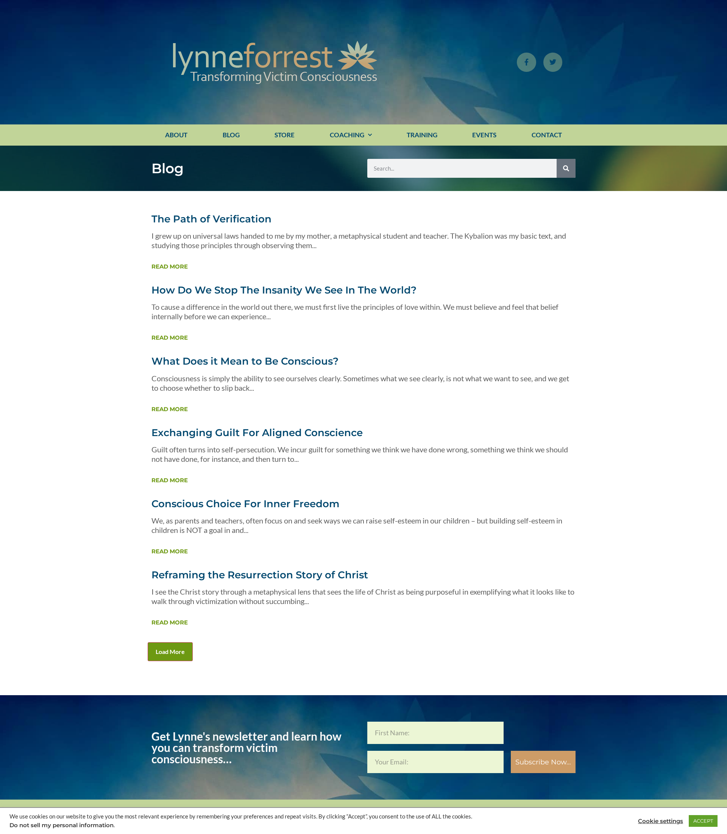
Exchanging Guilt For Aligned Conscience (257, 433)
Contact (547, 135)
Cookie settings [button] (660, 821)
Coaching (347, 135)
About (176, 135)
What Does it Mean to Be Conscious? (245, 361)
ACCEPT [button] (703, 821)
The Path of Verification (211, 219)
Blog (231, 135)
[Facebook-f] (526, 62)
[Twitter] (552, 62)
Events (484, 135)
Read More (169, 266)
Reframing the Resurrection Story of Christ (259, 575)
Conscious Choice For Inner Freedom (245, 504)
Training (422, 135)
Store (285, 135)
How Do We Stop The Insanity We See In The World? (284, 290)
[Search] (566, 168)
